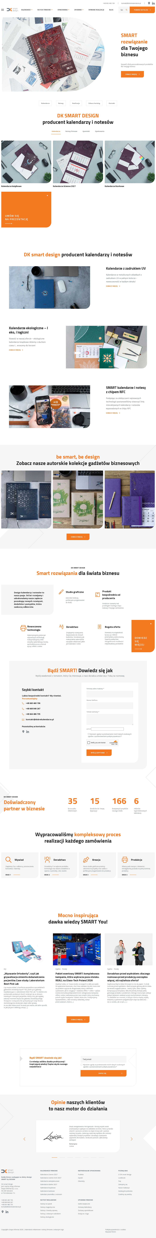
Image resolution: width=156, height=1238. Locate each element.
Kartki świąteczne (84, 1204)
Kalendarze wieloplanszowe (49, 1181)
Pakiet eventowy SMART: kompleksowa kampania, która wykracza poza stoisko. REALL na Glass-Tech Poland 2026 (77, 977)
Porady (64, 969)
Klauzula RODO (110, 1232)
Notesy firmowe (44, 10)
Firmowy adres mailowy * (95, 689)
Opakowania (62, 10)
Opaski (80, 1178)
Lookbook (121, 1178)
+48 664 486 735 (33, 714)
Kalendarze (26, 10)
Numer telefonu (91, 700)
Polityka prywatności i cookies (115, 1230)
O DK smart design (124, 1174)
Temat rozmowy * (92, 712)
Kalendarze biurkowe (47, 1191)
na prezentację (16, 217)
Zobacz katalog (94, 103)
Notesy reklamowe (48, 1200)
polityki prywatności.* (114, 736)
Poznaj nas (123, 1171)
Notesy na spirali (46, 1204)
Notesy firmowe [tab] (71, 131)
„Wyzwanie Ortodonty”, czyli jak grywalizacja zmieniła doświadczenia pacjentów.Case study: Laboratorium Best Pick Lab (24, 979)
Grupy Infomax (15, 1186)
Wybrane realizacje (96, 10)
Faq (119, 1181)
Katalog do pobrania (125, 1191)
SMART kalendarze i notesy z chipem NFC (126, 389)
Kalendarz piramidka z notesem (51, 1194)
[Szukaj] (126, 10)
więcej (141, 641)
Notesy (61, 103)
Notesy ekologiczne (47, 1217)
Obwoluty (81, 1181)
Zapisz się (102, 1073)
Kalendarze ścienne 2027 (48, 1174)
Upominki (78, 10)
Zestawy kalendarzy (85, 1207)
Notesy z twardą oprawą (48, 1210)
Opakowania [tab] (99, 131)
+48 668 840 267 (33, 708)
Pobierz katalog (141, 10)
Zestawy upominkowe (85, 1210)
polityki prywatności (109, 1067)
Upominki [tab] (86, 131)
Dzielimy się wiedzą (125, 1194)
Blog (111, 10)
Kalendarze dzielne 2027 (48, 1184)
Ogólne (58, 969)
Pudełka (81, 1174)
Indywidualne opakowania (89, 1171)
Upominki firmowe (85, 1200)
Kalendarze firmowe (49, 1171)
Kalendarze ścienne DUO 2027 (50, 1178)
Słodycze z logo (83, 1214)
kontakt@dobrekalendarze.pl (131, 3)
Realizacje (76, 103)
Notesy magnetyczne (47, 1207)
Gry (5, 969)
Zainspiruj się (122, 1184)
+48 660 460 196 (109, 3)
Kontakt (112, 103)
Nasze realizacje (124, 1188)
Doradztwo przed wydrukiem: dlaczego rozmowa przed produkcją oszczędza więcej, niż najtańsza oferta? (128, 977)
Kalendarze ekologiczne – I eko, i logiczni (28, 330)
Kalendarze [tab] (56, 131)
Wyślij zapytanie (98, 753)
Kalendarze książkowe (48, 1188)
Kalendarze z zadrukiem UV (126, 268)
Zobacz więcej (131, 74)
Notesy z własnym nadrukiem (50, 1214)
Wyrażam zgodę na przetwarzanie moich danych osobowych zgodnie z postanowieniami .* (104, 1066)
